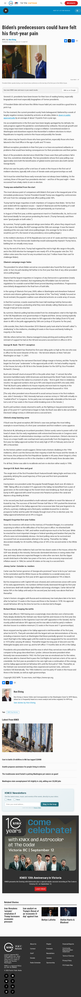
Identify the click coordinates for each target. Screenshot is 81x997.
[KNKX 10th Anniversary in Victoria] (40, 844)
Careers (49, 958)
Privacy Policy (37, 807)
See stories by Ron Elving (24, 703)
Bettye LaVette (49, 919)
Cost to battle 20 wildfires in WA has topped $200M (21, 759)
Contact (32, 949)
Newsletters (50, 953)
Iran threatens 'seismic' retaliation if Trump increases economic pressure (12, 915)
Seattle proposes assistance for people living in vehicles (24, 767)
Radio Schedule (35, 963)
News (18, 799)
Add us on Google (70, 90)
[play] (5, 10)
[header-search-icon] (61, 3)
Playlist (48, 944)
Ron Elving (12, 40)
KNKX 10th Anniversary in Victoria (40, 877)
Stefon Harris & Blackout (67, 921)
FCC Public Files (68, 965)
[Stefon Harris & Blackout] (68, 911)
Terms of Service (68, 956)
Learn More (40, 889)
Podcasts (49, 949)
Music (9, 799)
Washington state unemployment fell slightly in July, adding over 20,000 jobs (31, 781)
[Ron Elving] (7, 695)
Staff (32, 953)
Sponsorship (50, 963)
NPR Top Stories (13, 712)
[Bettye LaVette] (50, 911)
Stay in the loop (49, 804)
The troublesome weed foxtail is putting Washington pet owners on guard (30, 774)
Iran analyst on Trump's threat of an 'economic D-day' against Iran (31, 912)
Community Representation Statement (68, 950)
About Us (33, 944)
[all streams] (78, 11)
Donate (72, 3)
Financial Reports (68, 944)
